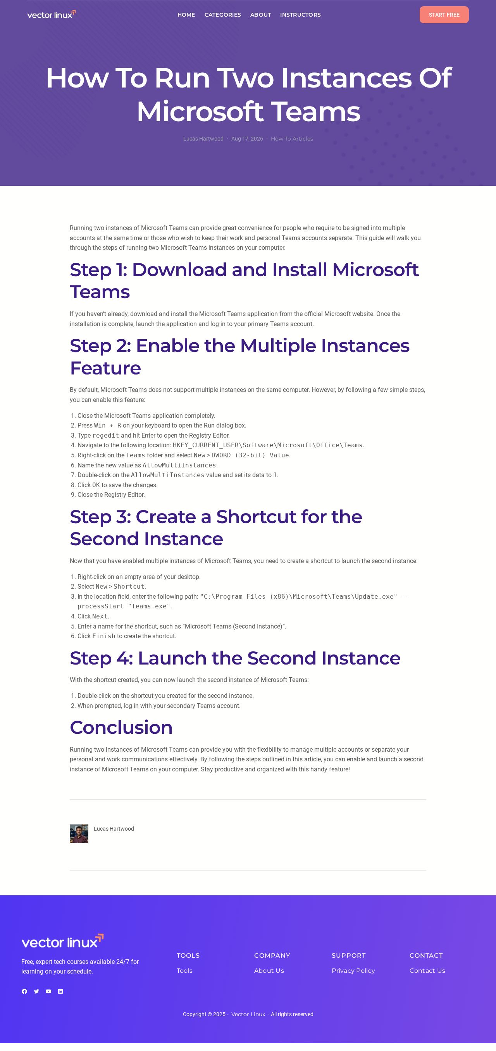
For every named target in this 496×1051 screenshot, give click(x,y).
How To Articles (292, 138)
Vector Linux (248, 1014)
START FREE (444, 15)
